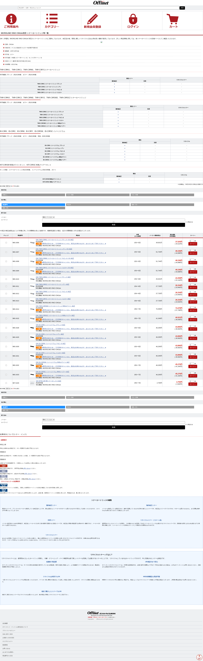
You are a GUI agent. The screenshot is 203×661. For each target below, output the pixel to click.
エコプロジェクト (8, 641)
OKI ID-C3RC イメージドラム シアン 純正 (50, 334)
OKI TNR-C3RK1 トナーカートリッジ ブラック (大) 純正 (55, 239)
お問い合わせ (26, 468)
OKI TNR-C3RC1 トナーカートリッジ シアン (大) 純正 (54, 249)
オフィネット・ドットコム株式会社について (15, 627)
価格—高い (6, 208)
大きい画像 (135, 194)
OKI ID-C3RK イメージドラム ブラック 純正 (50, 325)
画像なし (5, 194)
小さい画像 (70, 194)
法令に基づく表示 (8, 634)
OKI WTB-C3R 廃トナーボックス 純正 (48, 381)
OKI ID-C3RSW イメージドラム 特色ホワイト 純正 (53, 362)
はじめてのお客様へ (8, 652)
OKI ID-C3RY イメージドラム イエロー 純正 (50, 353)
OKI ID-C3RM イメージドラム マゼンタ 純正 (51, 343)
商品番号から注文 (8, 655)
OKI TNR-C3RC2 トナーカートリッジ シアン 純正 (52, 284)
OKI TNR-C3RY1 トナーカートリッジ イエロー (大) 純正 (55, 268)
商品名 (69, 204)
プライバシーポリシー (9, 630)
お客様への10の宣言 (8, 637)
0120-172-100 (97, 615)
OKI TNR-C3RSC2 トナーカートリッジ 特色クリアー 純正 (55, 315)
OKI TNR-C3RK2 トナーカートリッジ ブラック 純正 (53, 277)
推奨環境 (5, 645)
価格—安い (135, 204)
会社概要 (5, 623)
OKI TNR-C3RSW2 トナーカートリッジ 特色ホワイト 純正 (55, 306)
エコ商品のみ (189, 222)
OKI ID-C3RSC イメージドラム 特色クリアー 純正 (52, 372)
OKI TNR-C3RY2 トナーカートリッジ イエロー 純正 (53, 299)
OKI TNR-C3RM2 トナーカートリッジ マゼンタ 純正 (53, 291)
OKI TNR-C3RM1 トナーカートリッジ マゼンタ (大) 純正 (55, 258)
